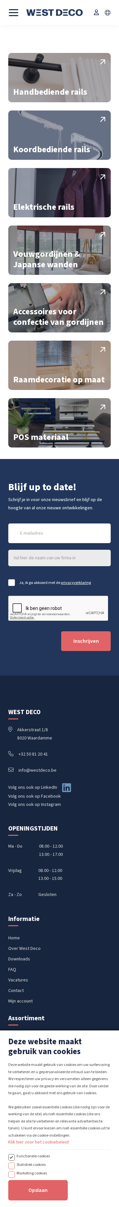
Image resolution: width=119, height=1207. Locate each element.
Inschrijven (86, 641)
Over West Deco (24, 948)
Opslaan (38, 1190)
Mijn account (20, 1001)
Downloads (19, 959)
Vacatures (18, 980)
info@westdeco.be (38, 770)
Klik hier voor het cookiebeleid (38, 1142)
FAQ (12, 969)
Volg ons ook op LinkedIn (32, 787)
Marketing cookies (32, 1173)
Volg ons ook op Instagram (34, 804)
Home (14, 938)
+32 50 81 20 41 (33, 754)
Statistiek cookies (31, 1165)
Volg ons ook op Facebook (34, 796)
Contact (16, 990)
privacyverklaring (76, 583)
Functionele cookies (33, 1156)
